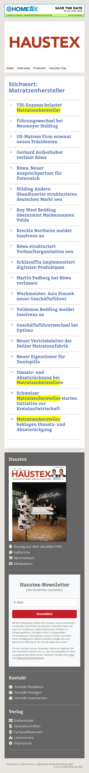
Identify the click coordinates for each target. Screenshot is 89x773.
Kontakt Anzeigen (28, 692)
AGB (71, 655)
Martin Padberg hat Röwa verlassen (44, 280)
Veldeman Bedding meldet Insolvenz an (45, 311)
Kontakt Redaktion (29, 687)
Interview (23, 68)
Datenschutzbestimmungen (30, 658)
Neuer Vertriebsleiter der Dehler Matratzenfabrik (44, 343)
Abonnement (24, 558)
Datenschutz (27, 764)
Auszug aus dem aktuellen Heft (38, 546)
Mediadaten (23, 563)
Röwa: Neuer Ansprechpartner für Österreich (39, 173)
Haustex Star (58, 68)
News (10, 68)
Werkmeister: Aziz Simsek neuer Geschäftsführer (45, 296)
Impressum (23, 743)
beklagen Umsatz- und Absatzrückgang (41, 424)
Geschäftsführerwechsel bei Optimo (47, 327)
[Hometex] (44, 15)
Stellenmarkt (24, 720)
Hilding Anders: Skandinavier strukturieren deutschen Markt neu (47, 194)
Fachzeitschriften (27, 726)
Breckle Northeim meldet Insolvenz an (44, 233)
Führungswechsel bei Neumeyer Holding (40, 123)
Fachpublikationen (28, 732)
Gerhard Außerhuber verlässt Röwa (40, 154)
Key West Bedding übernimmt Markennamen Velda (45, 215)
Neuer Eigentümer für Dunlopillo (41, 359)
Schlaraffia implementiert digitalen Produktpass (46, 264)
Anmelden (44, 614)
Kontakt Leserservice (31, 698)
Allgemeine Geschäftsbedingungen (54, 764)
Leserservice (23, 737)
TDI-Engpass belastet (39, 107)
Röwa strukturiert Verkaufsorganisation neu (45, 248)
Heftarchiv (22, 552)
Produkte (39, 68)
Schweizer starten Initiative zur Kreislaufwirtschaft (47, 400)
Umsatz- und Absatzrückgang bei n (40, 377)
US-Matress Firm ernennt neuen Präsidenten (44, 138)
